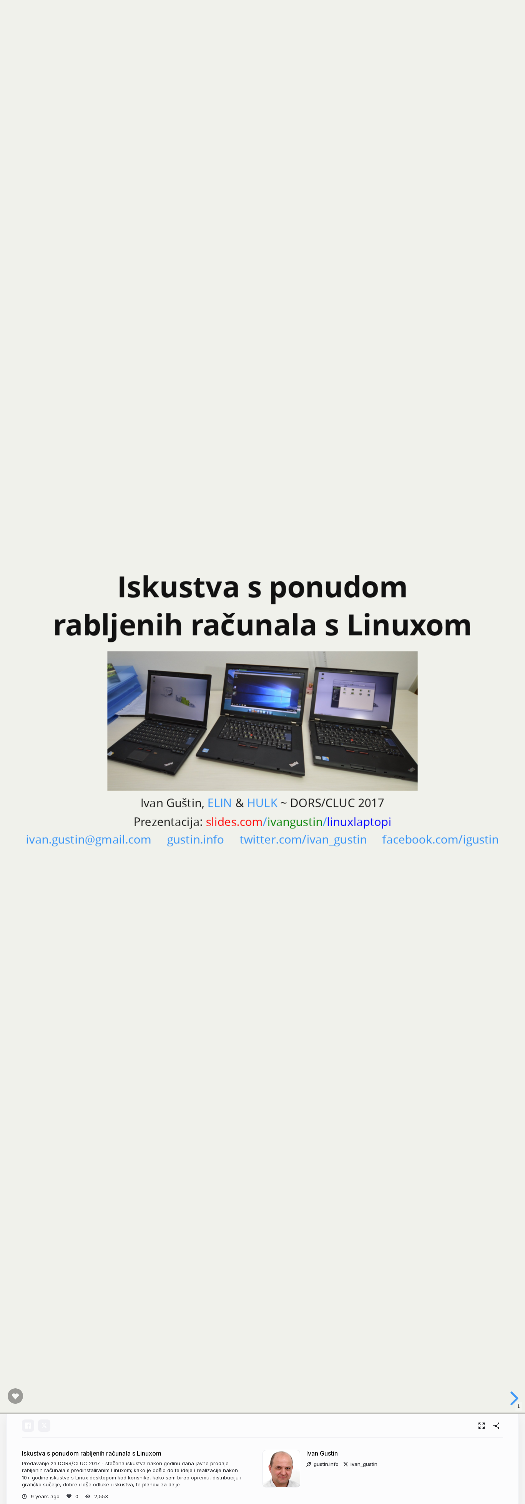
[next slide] (513, 1398)
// (299, 821)
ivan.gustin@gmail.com (88, 839)
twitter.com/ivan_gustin (303, 839)
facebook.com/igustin (440, 839)
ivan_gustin (364, 1464)
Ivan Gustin (322, 1453)
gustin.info (195, 839)
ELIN (220, 802)
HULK (262, 802)
